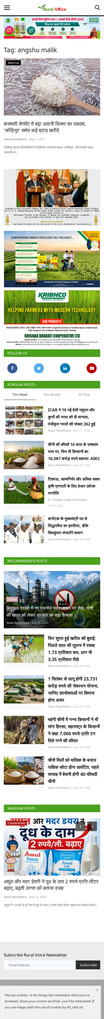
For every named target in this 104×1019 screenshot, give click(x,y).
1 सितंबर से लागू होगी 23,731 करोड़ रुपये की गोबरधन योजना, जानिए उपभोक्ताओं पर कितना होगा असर (73, 689)
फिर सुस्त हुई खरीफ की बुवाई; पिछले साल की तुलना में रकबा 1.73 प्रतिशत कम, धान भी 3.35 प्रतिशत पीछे (72, 648)
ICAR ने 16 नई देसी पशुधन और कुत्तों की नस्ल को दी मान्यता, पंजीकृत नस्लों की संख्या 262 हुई (71, 417)
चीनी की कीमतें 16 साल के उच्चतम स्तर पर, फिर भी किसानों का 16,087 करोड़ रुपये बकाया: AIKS (74, 451)
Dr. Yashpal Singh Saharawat (67, 499)
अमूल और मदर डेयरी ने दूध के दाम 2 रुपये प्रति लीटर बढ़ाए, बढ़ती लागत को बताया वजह (51, 884)
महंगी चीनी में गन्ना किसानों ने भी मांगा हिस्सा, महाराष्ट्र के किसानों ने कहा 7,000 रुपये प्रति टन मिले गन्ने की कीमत (74, 730)
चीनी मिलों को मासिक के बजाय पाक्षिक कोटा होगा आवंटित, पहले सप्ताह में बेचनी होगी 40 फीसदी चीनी (73, 770)
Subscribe (88, 965)
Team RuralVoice (15, 139)
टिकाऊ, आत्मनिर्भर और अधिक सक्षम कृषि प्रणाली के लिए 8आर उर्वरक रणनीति (74, 486)
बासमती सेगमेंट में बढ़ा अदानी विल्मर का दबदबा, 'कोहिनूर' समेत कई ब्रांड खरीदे (45, 127)
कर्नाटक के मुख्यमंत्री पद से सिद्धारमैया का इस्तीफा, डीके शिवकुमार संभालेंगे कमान (68, 525)
